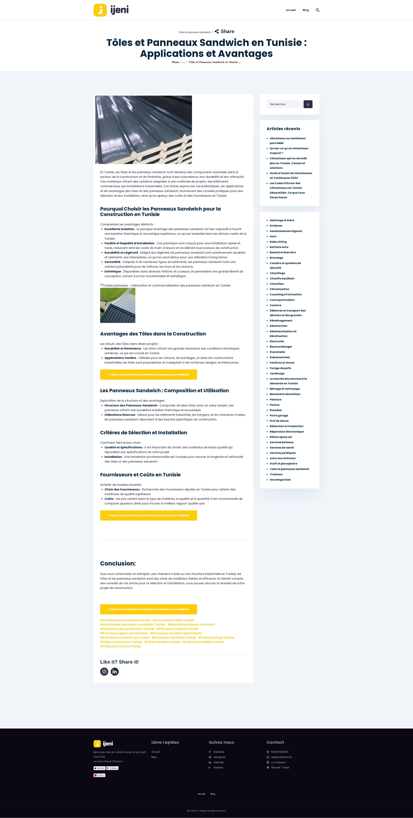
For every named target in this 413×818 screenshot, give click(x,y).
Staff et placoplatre (283, 463)
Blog (153, 757)
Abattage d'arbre (282, 220)
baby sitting (278, 242)
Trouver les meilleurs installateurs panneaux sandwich (148, 374)
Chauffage (277, 273)
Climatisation (279, 289)
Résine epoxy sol (281, 437)
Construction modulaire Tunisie (126, 620)
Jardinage (277, 373)
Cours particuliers (282, 300)
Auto (273, 236)
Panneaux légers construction (125, 633)
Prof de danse (279, 421)
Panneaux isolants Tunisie (178, 629)
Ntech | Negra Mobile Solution (208, 810)
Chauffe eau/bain (282, 278)
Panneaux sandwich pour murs (126, 638)
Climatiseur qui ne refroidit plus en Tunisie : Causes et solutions (288, 163)
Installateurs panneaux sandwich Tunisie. (134, 624)
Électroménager (281, 347)
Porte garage (279, 415)
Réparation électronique (287, 432)
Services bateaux (281, 442)
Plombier (276, 410)
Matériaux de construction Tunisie (128, 629)
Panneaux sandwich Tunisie (175, 638)
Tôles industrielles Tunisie (204, 642)
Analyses (276, 225)
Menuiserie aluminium (285, 394)
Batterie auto (279, 247)
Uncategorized (280, 480)
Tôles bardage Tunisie (217, 638)
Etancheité (277, 352)
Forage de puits (280, 368)
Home (175, 62)
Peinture (275, 399)
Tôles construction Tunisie (122, 642)
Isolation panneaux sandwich (192, 624)
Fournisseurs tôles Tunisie (174, 620)
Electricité (277, 341)
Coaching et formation (286, 294)
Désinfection (278, 326)
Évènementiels (280, 357)
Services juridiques (283, 453)
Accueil (155, 751)
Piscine (274, 405)
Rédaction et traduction (286, 426)
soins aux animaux (283, 458)
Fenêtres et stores (282, 363)
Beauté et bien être (283, 252)
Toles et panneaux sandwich (194, 32)
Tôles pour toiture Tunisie (122, 646)
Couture (275, 305)
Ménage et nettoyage (285, 389)
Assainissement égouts (286, 231)
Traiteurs (276, 474)
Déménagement (281, 320)
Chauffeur (277, 284)
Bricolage (276, 258)
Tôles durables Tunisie (163, 642)
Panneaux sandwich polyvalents (177, 633)
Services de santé (282, 447)
